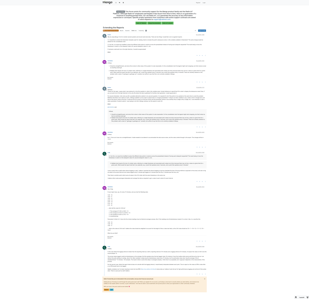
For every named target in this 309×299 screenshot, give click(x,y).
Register (106, 289)
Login (111, 289)
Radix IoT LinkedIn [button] (167, 23)
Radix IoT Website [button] (141, 23)
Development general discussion (111, 30)
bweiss (109, 34)
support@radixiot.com (162, 19)
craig (109, 152)
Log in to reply (202, 30)
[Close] (205, 279)
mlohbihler (110, 60)
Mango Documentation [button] (154, 23)
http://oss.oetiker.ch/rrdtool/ (148, 269)
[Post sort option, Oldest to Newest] (195, 30)
